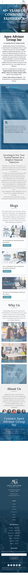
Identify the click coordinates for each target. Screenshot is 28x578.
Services (14, 509)
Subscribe (14, 558)
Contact (14, 519)
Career (14, 517)
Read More (7, 243)
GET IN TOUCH (14, 27)
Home (14, 504)
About (14, 506)
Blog (14, 514)
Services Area (14, 512)
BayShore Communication (19, 569)
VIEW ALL (14, 115)
